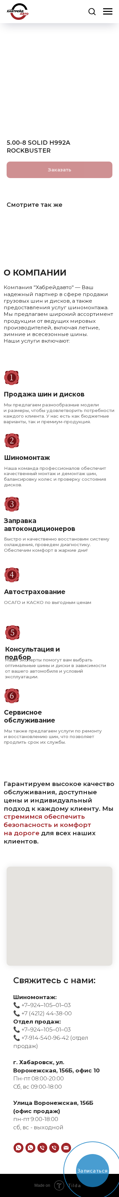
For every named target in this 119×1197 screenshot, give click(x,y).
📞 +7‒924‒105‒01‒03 (42, 1005)
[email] (66, 1148)
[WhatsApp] (18, 1148)
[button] (92, 11)
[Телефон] (42, 1148)
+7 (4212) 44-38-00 (46, 1013)
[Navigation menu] (107, 11)
